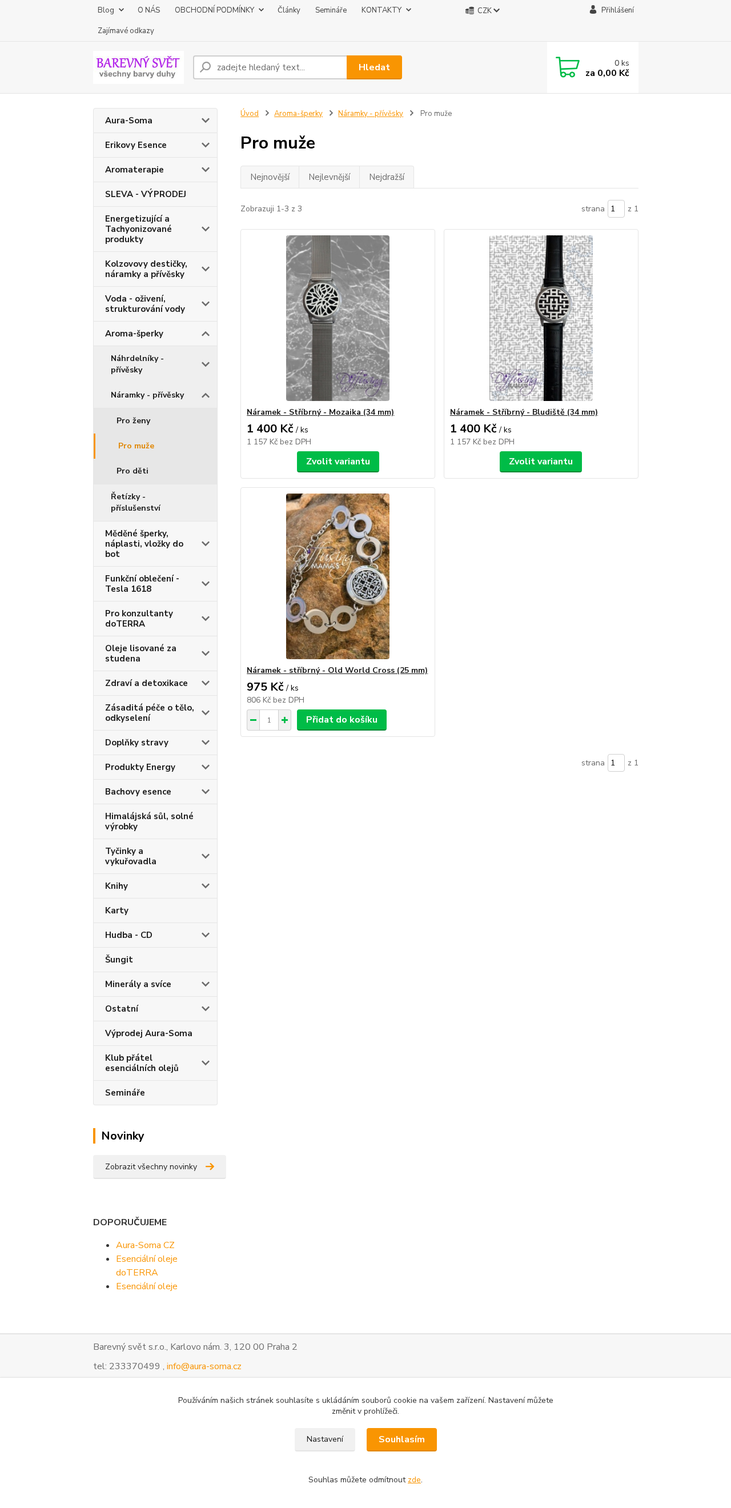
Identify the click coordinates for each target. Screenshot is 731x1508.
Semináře (331, 10)
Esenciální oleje (147, 1286)
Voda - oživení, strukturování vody (145, 304)
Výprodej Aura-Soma (148, 1033)
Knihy (116, 886)
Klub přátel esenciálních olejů (142, 1063)
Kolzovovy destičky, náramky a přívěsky (146, 269)
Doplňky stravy (136, 742)
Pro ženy (133, 420)
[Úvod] (138, 67)
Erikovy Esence (136, 145)
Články (289, 10)
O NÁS (149, 10)
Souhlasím (402, 1439)
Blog (106, 10)
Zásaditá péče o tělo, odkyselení (149, 713)
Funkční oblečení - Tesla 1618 (142, 584)
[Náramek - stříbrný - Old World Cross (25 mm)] (338, 576)
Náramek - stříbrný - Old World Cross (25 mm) (337, 670)
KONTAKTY (381, 10)
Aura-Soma (128, 120)
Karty (116, 910)
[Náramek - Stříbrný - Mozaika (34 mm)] (338, 318)
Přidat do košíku (341, 719)
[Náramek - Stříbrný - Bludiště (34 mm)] (541, 318)
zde (414, 1479)
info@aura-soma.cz (204, 1366)
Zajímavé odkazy (126, 31)
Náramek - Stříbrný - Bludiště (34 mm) (524, 412)
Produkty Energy (140, 767)
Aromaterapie (134, 169)
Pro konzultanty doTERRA (139, 618)
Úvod (249, 114)
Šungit (119, 959)
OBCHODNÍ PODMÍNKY (214, 10)
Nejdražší (386, 177)
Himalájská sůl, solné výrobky (149, 821)
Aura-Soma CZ (145, 1245)
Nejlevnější (329, 177)
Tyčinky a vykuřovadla (130, 856)
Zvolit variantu (338, 461)
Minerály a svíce (138, 984)
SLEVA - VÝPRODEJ (145, 194)
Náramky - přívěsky (147, 395)
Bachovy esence (138, 791)
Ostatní (121, 1008)
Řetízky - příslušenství (135, 502)
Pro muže (136, 445)
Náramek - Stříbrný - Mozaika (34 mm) (320, 412)
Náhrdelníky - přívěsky (137, 364)
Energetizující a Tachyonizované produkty (138, 229)
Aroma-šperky (134, 333)
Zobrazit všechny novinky (151, 1166)
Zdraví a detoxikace (146, 683)
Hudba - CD (128, 935)
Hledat (374, 67)
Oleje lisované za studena (140, 653)
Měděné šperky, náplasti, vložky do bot (144, 544)
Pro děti (132, 471)
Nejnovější (270, 177)
